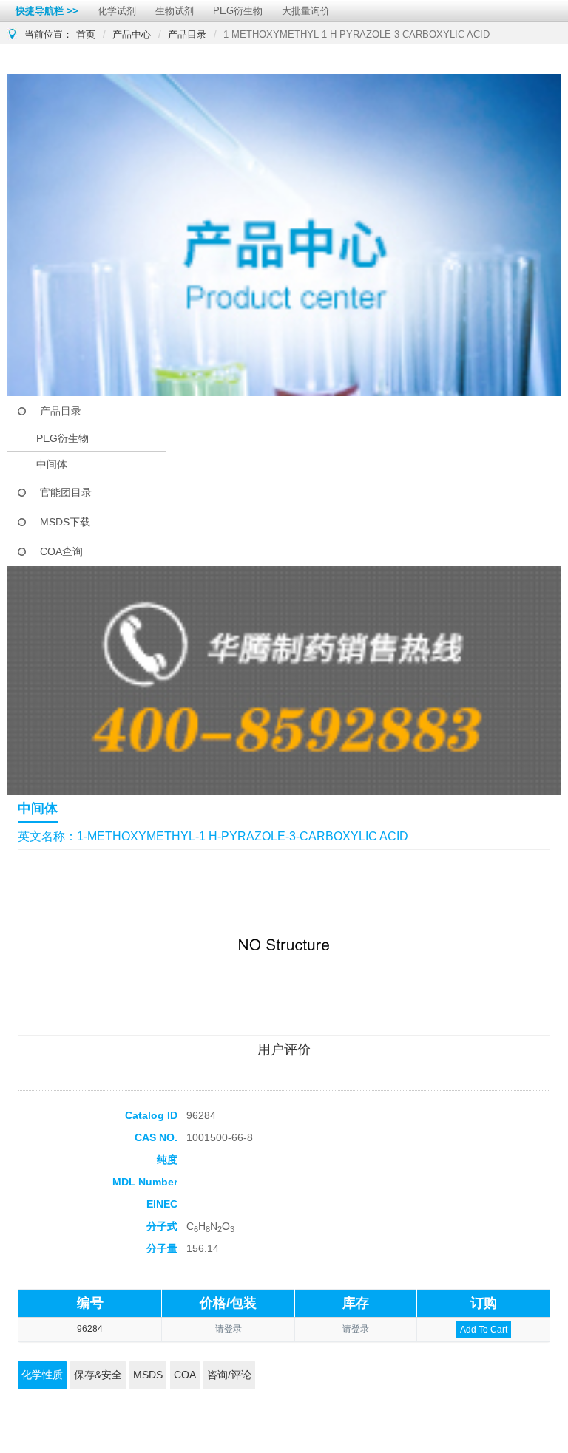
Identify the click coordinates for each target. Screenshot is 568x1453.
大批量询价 (306, 10)
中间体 (51, 464)
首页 (85, 34)
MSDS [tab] (148, 1375)
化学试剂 (117, 10)
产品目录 (187, 34)
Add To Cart (483, 1329)
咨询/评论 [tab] (229, 1375)
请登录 (228, 1329)
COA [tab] (185, 1375)
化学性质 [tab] (42, 1375)
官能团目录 (66, 492)
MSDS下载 (65, 522)
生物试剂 (174, 10)
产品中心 (131, 34)
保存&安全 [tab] (98, 1375)
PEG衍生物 (238, 10)
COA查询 (61, 551)
